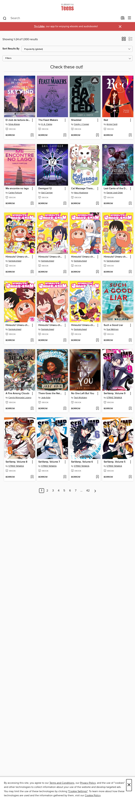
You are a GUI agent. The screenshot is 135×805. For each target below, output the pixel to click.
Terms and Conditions (61, 783)
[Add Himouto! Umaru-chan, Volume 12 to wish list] (32, 340)
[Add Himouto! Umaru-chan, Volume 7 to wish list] (130, 272)
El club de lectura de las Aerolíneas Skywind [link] (18, 120)
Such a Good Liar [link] (113, 325)
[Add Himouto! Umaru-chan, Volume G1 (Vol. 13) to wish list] (32, 272)
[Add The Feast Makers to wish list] (65, 135)
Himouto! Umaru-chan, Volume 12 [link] (18, 325)
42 (88, 490)
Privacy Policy (88, 783)
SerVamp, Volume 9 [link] (114, 393)
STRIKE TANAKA (114, 397)
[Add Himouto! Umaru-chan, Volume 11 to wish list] (65, 340)
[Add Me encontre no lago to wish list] (32, 203)
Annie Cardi (112, 124)
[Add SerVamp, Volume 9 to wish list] (130, 409)
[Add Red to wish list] (130, 135)
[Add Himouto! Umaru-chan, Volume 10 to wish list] (97, 340)
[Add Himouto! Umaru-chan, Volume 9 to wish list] (65, 272)
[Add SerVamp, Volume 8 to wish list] (32, 477)
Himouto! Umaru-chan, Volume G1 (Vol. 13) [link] (18, 256)
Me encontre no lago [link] (17, 188)
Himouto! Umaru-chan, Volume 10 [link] (83, 325)
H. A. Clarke (46, 124)
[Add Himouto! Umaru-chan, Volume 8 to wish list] (97, 272)
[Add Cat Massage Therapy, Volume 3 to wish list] (97, 203)
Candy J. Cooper (81, 124)
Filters (8, 58)
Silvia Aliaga (14, 124)
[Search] (4, 18)
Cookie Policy (92, 795)
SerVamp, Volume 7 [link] (49, 461)
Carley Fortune (15, 192)
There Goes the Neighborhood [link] (50, 393)
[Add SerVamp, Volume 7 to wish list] (65, 477)
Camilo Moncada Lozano (19, 397)
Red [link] (106, 120)
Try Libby (39, 26)
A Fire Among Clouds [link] (17, 393)
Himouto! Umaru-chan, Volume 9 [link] (50, 256)
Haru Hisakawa (81, 192)
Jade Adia (45, 397)
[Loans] (123, 19)
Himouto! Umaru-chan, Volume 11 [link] (50, 325)
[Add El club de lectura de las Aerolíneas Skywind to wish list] (32, 135)
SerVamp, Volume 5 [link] (114, 461)
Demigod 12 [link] (45, 188)
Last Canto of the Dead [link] (116, 188)
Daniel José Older (115, 192)
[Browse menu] (129, 18)
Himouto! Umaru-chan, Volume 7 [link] (116, 256)
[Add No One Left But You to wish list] (97, 409)
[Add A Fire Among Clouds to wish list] (32, 409)
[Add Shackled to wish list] (97, 135)
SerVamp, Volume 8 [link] (16, 461)
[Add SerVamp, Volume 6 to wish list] (97, 477)
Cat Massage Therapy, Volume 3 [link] (83, 188)
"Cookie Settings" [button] (78, 791)
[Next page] (95, 491)
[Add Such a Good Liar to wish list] (130, 340)
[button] (124, 40)
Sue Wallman (113, 329)
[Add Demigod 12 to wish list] (65, 203)
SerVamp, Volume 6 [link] (82, 461)
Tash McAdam (80, 397)
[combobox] (61, 18)
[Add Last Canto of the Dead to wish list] (130, 203)
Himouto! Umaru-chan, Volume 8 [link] (83, 256)
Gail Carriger (47, 192)
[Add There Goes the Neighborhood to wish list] (65, 409)
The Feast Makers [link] (48, 120)
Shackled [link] (76, 120)
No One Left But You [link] (82, 393)
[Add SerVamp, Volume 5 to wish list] (130, 477)
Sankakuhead (14, 261)
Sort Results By (10, 48)
